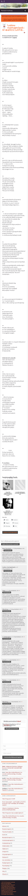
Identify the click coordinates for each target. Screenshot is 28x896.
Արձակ (4, 826)
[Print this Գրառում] (24, 32)
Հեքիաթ (4, 848)
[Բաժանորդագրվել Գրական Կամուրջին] (2, 1)
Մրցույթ (4, 857)
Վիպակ (4, 874)
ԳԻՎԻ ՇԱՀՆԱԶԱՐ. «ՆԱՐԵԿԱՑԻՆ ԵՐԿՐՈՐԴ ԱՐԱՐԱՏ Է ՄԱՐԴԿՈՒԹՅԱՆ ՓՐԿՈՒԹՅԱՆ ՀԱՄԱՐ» (14, 803)
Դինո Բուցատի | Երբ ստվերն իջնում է (12, 812)
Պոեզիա (4, 868)
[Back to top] (25, 893)
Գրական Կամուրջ (6, 10)
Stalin (3, 766)
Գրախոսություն (6, 829)
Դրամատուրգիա (7, 831)
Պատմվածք (5, 865)
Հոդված (4, 851)
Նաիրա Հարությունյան (10, 532)
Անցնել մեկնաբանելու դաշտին (9, 544)
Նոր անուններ (6, 860)
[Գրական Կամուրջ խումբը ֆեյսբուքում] (4, 1)
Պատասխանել (7, 550)
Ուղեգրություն (6, 862)
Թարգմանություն (7, 837)
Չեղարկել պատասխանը (12, 728)
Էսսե (3, 834)
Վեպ (3, 871)
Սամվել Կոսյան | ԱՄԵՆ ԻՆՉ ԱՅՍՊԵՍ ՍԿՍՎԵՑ (15, 16)
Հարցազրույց (6, 843)
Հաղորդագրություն (7, 840)
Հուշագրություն (6, 854)
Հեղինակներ (5, 846)
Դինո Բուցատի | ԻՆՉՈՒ (8, 798)
